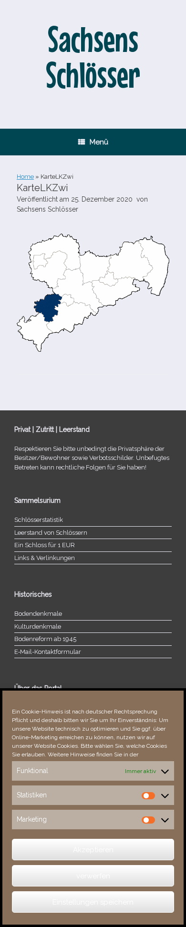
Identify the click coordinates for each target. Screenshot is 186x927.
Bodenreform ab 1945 (45, 638)
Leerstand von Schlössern (50, 532)
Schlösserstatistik (38, 519)
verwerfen (93, 876)
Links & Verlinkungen (44, 557)
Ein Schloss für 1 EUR (44, 545)
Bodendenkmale (38, 613)
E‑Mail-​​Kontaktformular (47, 651)
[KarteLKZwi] (93, 349)
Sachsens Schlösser (47, 209)
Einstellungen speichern (93, 902)
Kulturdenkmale (37, 626)
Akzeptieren (93, 850)
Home (25, 176)
